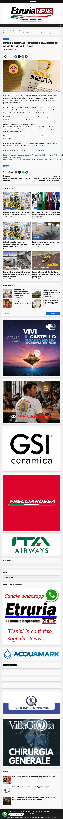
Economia (6, 39)
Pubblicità (54, 811)
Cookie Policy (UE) (43, 811)
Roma (47, 267)
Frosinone (7, 207)
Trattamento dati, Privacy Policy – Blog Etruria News (21, 811)
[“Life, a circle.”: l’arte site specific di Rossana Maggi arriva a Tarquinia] (7, 790)
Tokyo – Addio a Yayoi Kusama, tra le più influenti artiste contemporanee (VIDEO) (33, 776)
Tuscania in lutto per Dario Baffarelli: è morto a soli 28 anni (7, 303)
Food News (14, 267)
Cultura (5, 771)
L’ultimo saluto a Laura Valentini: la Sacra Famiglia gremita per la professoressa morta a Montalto (7, 293)
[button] (3, 25)
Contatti (31, 813)
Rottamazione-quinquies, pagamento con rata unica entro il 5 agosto (45, 243)
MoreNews (44, 817)
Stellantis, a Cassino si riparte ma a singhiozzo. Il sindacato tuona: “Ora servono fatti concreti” (15, 244)
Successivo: (47, 178)
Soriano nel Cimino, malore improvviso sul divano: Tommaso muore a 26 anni (36, 293)
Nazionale (20, 267)
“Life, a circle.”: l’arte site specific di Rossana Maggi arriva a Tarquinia (30, 787)
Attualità (36, 267)
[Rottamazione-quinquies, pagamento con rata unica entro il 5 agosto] (46, 231)
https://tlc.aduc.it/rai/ (37, 150)
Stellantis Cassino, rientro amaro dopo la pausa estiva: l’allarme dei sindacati (16, 213)
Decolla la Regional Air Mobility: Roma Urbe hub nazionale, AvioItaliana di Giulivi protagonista (46, 274)
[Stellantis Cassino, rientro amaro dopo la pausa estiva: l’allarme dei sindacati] (17, 201)
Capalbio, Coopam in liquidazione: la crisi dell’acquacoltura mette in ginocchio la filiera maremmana (16, 274)
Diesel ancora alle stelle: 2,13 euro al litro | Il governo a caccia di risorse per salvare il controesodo (46, 214)
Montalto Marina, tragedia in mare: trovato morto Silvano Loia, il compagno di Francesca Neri (36, 303)
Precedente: (17, 178)
